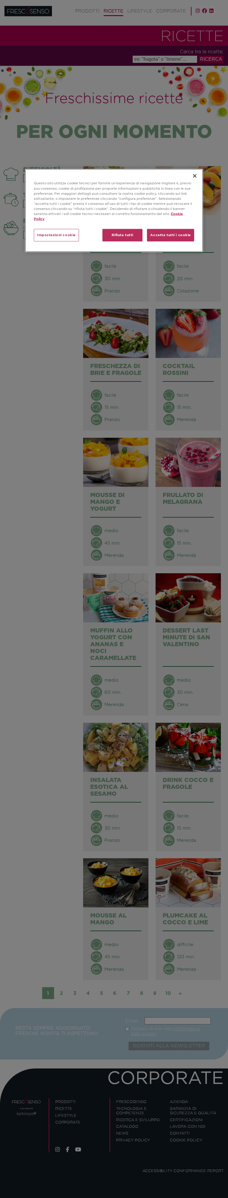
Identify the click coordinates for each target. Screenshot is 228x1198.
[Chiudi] (194, 176)
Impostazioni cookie (56, 235)
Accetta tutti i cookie (170, 235)
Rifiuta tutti (122, 235)
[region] (114, 210)
